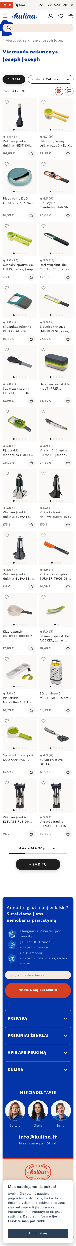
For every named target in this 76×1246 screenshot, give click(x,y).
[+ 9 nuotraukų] (20, 796)
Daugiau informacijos (40, 1216)
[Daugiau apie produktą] (56, 239)
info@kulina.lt (38, 1137)
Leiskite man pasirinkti (26, 1221)
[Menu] (5, 16)
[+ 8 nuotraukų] (20, 672)
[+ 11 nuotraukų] (56, 672)
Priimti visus (38, 1233)
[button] (38, 79)
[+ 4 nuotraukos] (20, 486)
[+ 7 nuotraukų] (20, 362)
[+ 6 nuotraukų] (20, 424)
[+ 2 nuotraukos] (20, 115)
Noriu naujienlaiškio (38, 990)
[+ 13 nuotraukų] (56, 362)
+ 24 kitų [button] (38, 864)
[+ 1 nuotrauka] (56, 115)
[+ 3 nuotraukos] (20, 177)
